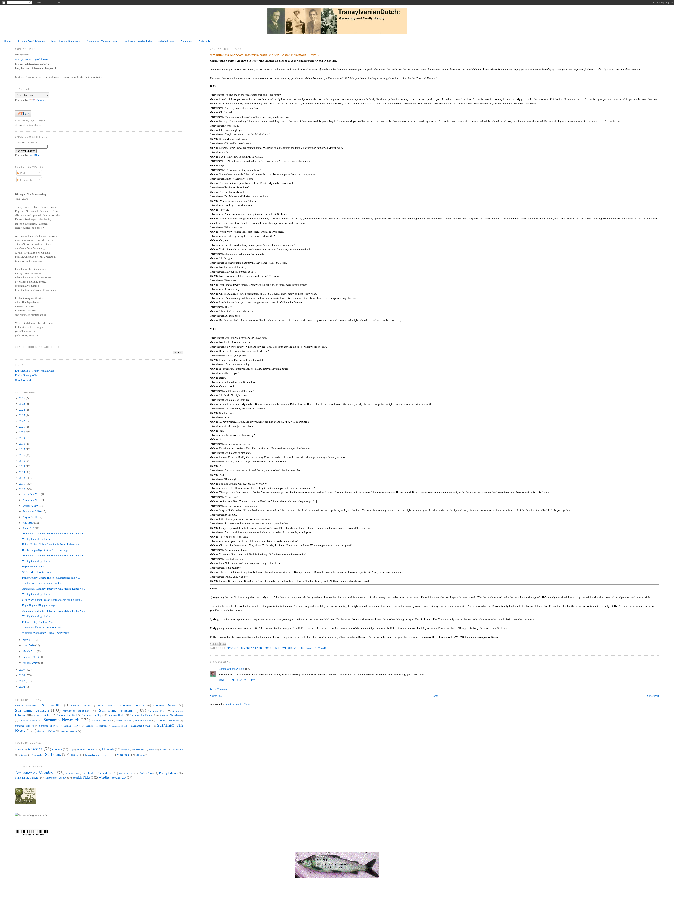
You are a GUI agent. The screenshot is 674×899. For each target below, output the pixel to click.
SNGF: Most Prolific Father (37, 572)
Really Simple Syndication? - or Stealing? (45, 550)
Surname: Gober (41, 715)
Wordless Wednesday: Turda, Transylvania (45, 632)
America (35, 749)
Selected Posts (166, 40)
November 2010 (32, 500)
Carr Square (264, 648)
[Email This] (211, 644)
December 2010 (32, 494)
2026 (22, 398)
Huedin (80, 749)
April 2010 (29, 645)
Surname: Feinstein (116, 710)
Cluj (71, 749)
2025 (22, 403)
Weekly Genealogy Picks (36, 539)
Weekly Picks (81, 777)
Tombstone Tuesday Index (137, 40)
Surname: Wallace (46, 731)
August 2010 (30, 517)
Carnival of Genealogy (97, 773)
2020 (22, 432)
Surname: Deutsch (32, 710)
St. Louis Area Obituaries (31, 40)
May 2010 (29, 639)
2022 (22, 421)
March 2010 (30, 651)
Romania (178, 749)
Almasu (19, 749)
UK (107, 754)
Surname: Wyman (68, 731)
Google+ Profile (24, 380)
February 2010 (31, 656)
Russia (24, 755)
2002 (22, 686)
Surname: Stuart (119, 725)
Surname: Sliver (72, 725)
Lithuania (108, 749)
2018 (22, 443)
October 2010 (30, 505)
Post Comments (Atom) (237, 704)
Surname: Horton (116, 715)
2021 (22, 426)
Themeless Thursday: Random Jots (41, 627)
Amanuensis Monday (240, 648)
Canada (57, 749)
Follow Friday (126, 773)
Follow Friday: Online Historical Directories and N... (51, 577)
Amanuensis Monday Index (102, 40)
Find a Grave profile (26, 375)
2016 (22, 455)
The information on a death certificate (42, 583)
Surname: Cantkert (81, 705)
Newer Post (216, 695)
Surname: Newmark (314, 648)
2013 (22, 472)
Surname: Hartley (91, 715)
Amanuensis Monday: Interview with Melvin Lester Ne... (53, 533)
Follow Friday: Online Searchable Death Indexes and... (52, 544)
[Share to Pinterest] (224, 644)
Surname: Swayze (141, 725)
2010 (22, 489)
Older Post (653, 695)
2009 (22, 669)
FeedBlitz (34, 155)
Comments (25, 180)
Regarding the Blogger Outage (39, 605)
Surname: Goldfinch (67, 715)
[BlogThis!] (214, 644)
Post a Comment (219, 689)
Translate (41, 100)
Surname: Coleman (106, 705)
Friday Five (146, 773)
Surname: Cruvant (287, 648)
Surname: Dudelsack (76, 710)
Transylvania (92, 755)
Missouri (138, 749)
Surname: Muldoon (29, 720)
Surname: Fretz (157, 711)
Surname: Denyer (164, 705)
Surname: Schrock (24, 725)
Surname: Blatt (52, 705)
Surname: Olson (123, 720)
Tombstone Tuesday (55, 777)
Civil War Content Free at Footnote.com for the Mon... (52, 599)
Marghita (125, 749)
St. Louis (53, 754)
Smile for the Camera (26, 777)
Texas (74, 754)
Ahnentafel (186, 40)
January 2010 (30, 662)
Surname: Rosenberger (167, 720)
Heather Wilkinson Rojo (230, 668)
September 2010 (32, 511)
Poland (163, 749)
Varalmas (123, 754)
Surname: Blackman (25, 705)
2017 (22, 449)
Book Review (72, 773)
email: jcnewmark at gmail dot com (31, 59)
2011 (22, 483)
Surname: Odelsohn (101, 720)
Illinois (92, 749)
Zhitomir (140, 755)
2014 (22, 466)
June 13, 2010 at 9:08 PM (236, 680)
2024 (22, 409)
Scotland (36, 755)
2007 (22, 681)
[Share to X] (218, 644)
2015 (22, 460)
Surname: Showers (48, 725)
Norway (152, 749)
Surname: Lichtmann (141, 715)
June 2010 (29, 528)
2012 (22, 478)
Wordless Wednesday (112, 777)
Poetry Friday (167, 773)
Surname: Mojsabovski (171, 715)
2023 (22, 415)
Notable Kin (205, 40)
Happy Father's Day (33, 566)
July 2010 (28, 522)
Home (7, 40)
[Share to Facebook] (221, 644)
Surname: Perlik (143, 720)
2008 (22, 675)
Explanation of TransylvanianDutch (34, 370)
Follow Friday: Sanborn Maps (38, 622)
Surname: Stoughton (96, 725)
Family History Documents (65, 40)
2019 (22, 438)
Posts (22, 173)
